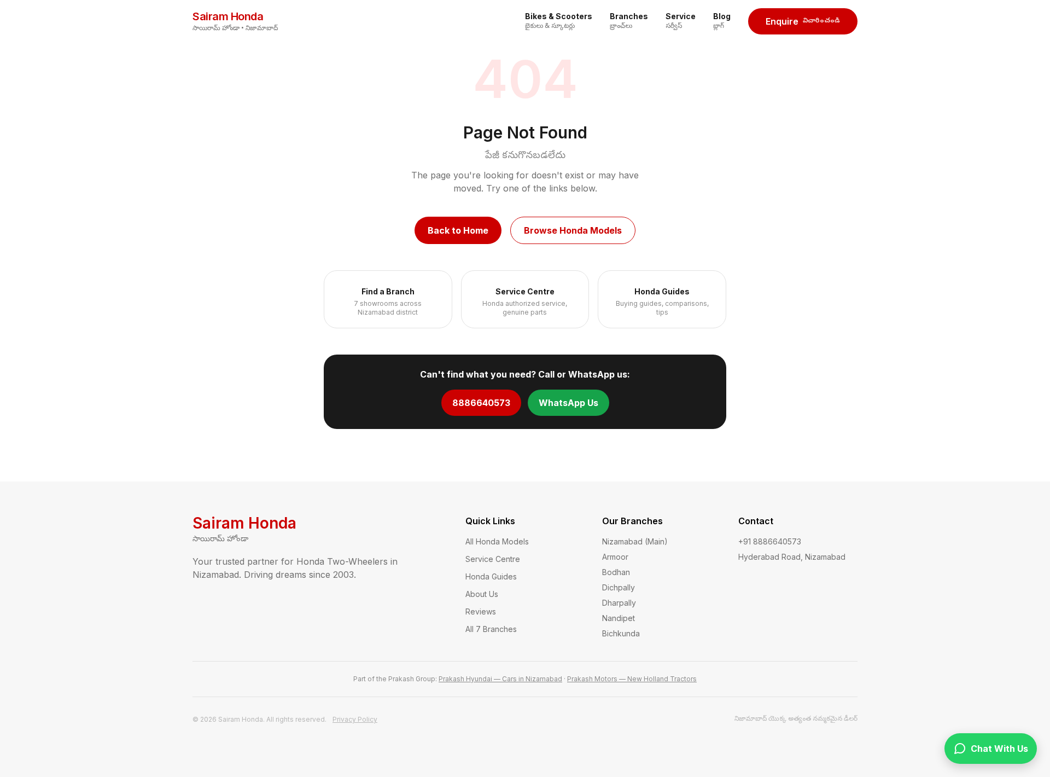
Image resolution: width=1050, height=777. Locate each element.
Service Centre (492, 559)
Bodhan (616, 572)
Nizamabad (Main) (635, 541)
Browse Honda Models (573, 230)
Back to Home (458, 230)
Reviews (480, 611)
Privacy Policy (354, 719)
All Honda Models (497, 541)
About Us (481, 594)
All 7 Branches (491, 629)
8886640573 (481, 402)
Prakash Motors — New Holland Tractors (632, 679)
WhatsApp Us (568, 402)
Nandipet (618, 618)
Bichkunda (621, 633)
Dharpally (619, 602)
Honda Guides (491, 576)
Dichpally (618, 587)
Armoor (615, 556)
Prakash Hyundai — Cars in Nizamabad (500, 679)
